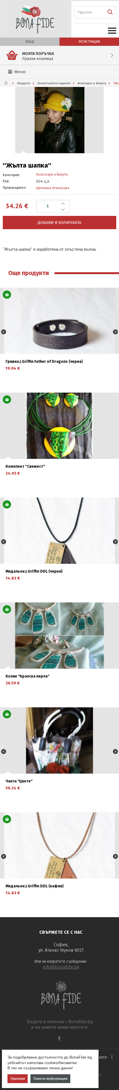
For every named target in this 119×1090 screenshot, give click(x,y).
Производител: (14, 188)
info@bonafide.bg (61, 967)
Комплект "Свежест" (25, 466)
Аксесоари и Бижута (91, 83)
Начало (8, 83)
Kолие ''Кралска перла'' (27, 676)
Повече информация (50, 1078)
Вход (30, 42)
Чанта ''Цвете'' (19, 781)
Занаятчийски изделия (53, 83)
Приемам (17, 1078)
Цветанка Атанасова (52, 188)
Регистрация (89, 42)
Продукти (23, 83)
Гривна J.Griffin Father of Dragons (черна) (44, 361)
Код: (6, 181)
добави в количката (59, 222)
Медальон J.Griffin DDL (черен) (34, 571)
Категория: (11, 175)
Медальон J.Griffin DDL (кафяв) (35, 886)
